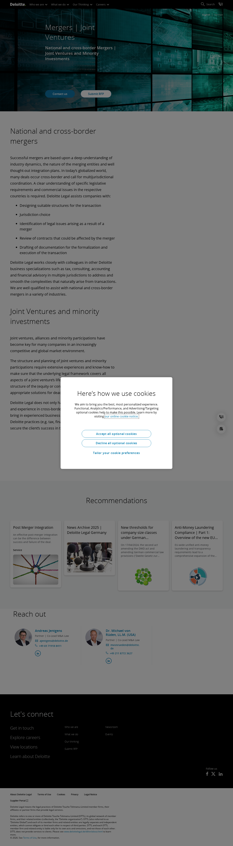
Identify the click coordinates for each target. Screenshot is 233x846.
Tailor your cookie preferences (116, 453)
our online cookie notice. (122, 416)
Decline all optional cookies (116, 443)
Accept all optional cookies (116, 434)
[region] (116, 423)
